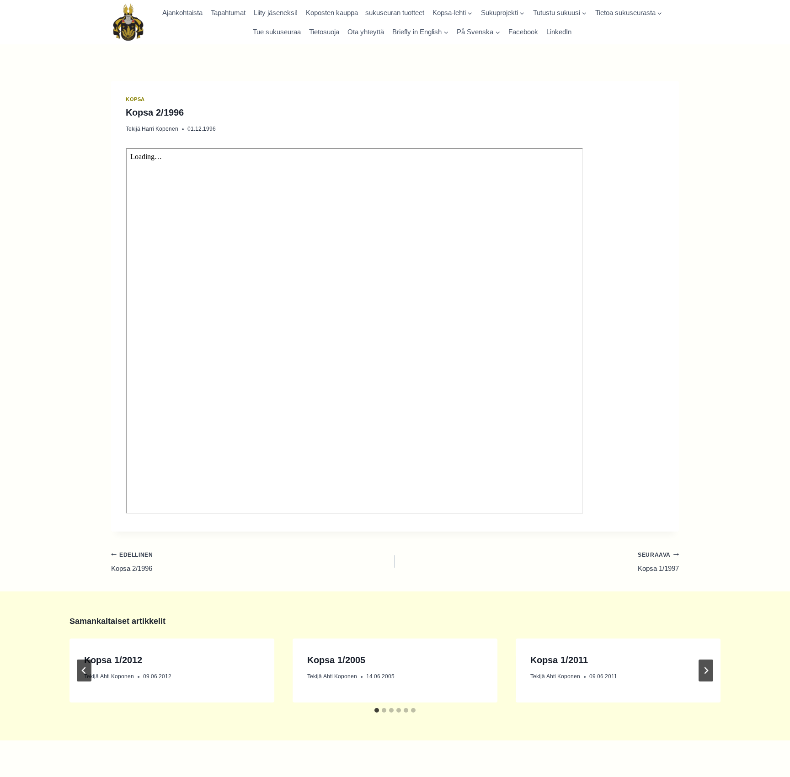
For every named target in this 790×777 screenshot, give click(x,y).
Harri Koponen (160, 129)
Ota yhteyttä (365, 32)
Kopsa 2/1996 (132, 562)
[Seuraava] (706, 670)
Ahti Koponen (117, 676)
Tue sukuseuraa (277, 32)
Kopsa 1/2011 (559, 660)
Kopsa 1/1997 (658, 562)
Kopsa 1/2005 (336, 660)
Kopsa (135, 99)
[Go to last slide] (84, 670)
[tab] (376, 710)
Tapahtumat (228, 12)
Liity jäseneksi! (276, 12)
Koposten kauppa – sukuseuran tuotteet (365, 12)
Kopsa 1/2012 (113, 660)
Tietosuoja (324, 32)
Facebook (523, 32)
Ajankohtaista (182, 12)
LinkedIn (558, 32)
